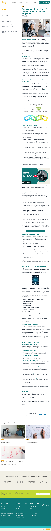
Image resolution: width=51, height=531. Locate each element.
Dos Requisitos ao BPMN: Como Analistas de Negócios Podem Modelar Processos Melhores (13, 462)
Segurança (3, 520)
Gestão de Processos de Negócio (28, 39)
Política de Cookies (19, 515)
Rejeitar (43, 529)
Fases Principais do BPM (6, 21)
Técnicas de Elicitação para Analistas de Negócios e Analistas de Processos (12, 441)
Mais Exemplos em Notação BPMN (36, 230)
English (43, 504)
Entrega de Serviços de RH (5, 515)
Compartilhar (42, 414)
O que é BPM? (5, 15)
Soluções (21, 2)
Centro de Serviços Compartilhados (7, 513)
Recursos (28, 2)
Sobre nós (18, 506)
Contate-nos (18, 511)
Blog (31, 508)
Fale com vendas (42, 493)
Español (43, 505)
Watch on (24, 182)
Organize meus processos (44, 2)
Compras (2, 517)
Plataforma (13, 2)
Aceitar (48, 529)
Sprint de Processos (4, 511)
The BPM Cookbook (33, 513)
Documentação (3, 506)
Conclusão (4, 35)
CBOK (36, 271)
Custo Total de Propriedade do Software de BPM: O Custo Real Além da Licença (37, 441)
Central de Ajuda (33, 506)
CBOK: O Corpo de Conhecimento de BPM (10, 28)
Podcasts (31, 511)
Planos (34, 2)
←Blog (3, 7)
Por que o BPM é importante (7, 26)
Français (47, 505)
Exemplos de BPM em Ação (7, 24)
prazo (45, 89)
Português (48, 504)
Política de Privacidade (20, 513)
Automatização (3, 508)
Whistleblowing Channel (20, 517)
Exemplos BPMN (33, 515)
